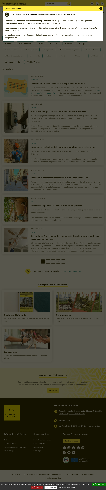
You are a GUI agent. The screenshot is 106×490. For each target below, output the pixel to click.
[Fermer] (100, 8)
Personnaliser (51, 487)
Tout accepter (99, 484)
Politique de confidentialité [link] (66, 487)
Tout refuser (37, 487)
